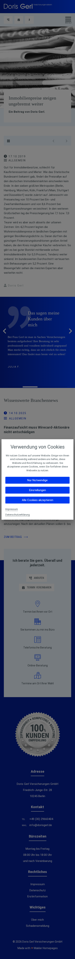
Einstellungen (37, 490)
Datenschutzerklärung (17, 514)
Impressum (11, 509)
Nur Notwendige (37, 480)
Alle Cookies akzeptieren (37, 500)
